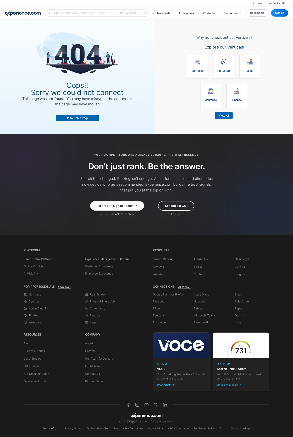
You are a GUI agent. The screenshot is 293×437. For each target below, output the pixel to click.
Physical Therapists (103, 301)
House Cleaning (39, 308)
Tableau (199, 308)
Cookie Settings (240, 428)
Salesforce (242, 301)
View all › (64, 286)
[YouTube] (146, 404)
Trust (222, 428)
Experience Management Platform (107, 259)
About (89, 343)
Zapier (239, 308)
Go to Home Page (77, 118)
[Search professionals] (145, 13)
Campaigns (242, 259)
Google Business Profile (168, 294)
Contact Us (278, 3)
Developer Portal (35, 381)
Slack (238, 294)
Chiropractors (99, 308)
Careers (90, 351)
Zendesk (158, 315)
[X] (155, 404)
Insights (240, 274)
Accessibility (155, 428)
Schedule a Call (176, 206)
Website (158, 274)
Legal (93, 322)
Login (259, 3)
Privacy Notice (73, 428)
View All (224, 115)
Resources (231, 13)
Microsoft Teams (205, 315)
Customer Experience (99, 266)
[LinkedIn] (165, 404)
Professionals (161, 13)
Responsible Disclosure (128, 428)
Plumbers (35, 315)
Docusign (241, 315)
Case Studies (32, 358)
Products (209, 13)
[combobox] (84, 13)
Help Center (31, 366)
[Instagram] (137, 404)
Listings (240, 266)
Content (199, 274)
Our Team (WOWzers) (99, 358)
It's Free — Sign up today (115, 206)
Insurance (35, 322)
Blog (26, 343)
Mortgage (35, 294)
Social (198, 266)
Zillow (156, 308)
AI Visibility (31, 273)
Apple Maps (201, 294)
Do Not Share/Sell (98, 428)
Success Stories (34, 351)
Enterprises (186, 13)
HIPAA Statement (178, 428)
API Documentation (36, 373)
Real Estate (97, 294)
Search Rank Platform (38, 259)
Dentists (34, 301)
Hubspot (199, 301)
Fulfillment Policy (204, 428)
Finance (95, 315)
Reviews (158, 266)
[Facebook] (128, 404)
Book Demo (257, 12)
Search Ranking (163, 259)
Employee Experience (99, 273)
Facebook (159, 301)
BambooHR (201, 322)
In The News (93, 366)
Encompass (160, 322)
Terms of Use (51, 428)
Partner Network (96, 381)
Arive (238, 322)
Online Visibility (34, 266)
